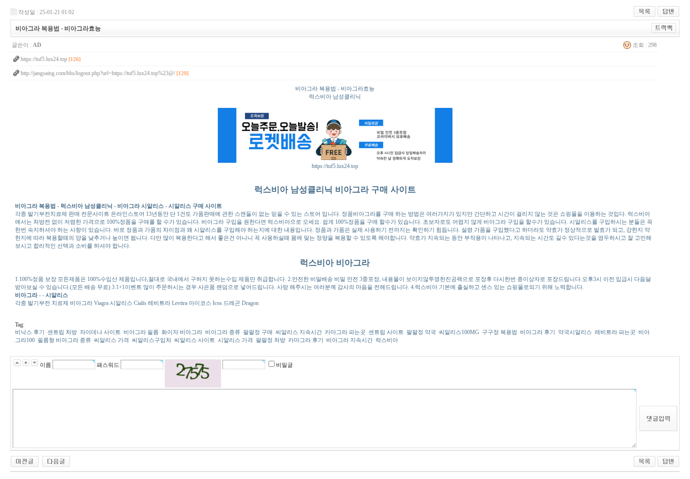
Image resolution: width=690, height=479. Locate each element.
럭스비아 (387, 340)
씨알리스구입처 (151, 340)
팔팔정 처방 (270, 340)
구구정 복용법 (499, 332)
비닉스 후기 (30, 332)
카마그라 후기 (305, 340)
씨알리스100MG (459, 332)
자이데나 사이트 (100, 332)
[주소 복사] (664, 26)
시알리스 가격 (235, 340)
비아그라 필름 (141, 332)
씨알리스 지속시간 (299, 332)
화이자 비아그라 (181, 332)
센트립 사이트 (386, 332)
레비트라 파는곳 (615, 332)
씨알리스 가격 (111, 340)
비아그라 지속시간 (349, 340)
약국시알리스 (575, 332)
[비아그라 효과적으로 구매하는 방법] (24, 459)
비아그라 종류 (222, 332)
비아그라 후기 (537, 332)
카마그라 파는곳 (345, 332)
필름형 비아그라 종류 (64, 340)
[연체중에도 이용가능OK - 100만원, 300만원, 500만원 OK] (56, 459)
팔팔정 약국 (421, 332)
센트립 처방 (62, 332)
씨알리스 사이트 (194, 340)
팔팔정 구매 (258, 332)
